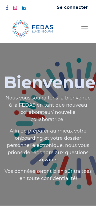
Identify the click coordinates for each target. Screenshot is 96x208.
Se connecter (72, 7)
